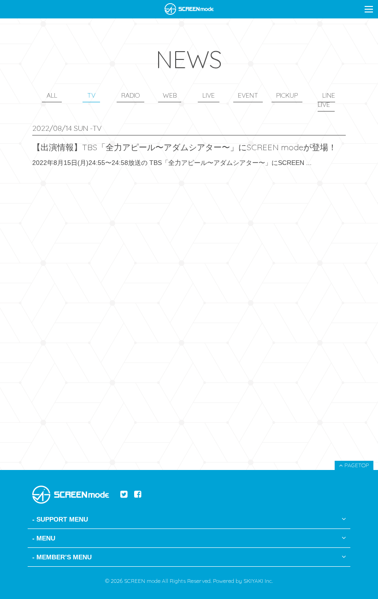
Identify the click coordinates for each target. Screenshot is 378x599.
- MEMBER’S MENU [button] (62, 557)
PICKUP (287, 95)
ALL (52, 95)
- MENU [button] (43, 538)
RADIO (130, 95)
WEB (170, 95)
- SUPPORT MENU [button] (60, 519)
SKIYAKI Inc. (258, 580)
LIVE (208, 95)
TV (91, 95)
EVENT (248, 95)
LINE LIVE (326, 100)
